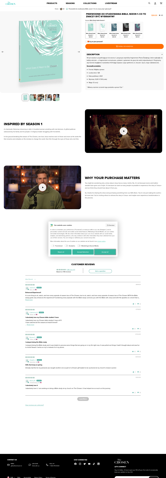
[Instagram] (80, 463)
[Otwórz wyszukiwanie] (149, 3)
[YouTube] (89, 463)
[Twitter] (84, 463)
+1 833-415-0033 (54, 466)
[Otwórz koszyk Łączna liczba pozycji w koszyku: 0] (161, 3)
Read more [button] (29, 300)
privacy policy (101, 241)
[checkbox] (56, 246)
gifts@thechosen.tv (16, 466)
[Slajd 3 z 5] (40, 97)
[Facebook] (75, 463)
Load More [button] (83, 399)
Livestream (111, 3)
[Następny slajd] (79, 52)
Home (56, 9)
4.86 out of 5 (70, 270)
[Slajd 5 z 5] (56, 97)
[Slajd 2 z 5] (33, 97)
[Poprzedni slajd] (2, 52)
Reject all (61, 252)
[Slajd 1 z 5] (25, 97)
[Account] (155, 3)
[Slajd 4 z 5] (48, 97)
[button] (133, 303)
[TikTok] (93, 463)
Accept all (105, 252)
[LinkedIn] (98, 463)
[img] (30, 285)
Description (93, 54)
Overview (111, 225)
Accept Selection (83, 252)
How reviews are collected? (34, 405)
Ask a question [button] (100, 271)
